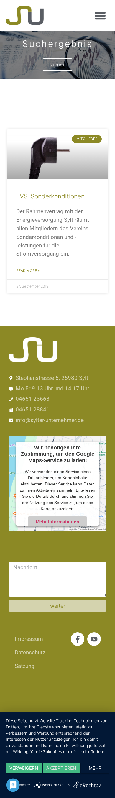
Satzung (24, 666)
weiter (57, 605)
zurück (57, 65)
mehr (95, 768)
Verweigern (23, 768)
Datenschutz (30, 652)
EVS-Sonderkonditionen (50, 196)
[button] (100, 15)
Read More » (28, 270)
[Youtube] (94, 639)
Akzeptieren (61, 768)
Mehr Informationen (57, 521)
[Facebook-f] (77, 639)
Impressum (29, 639)
